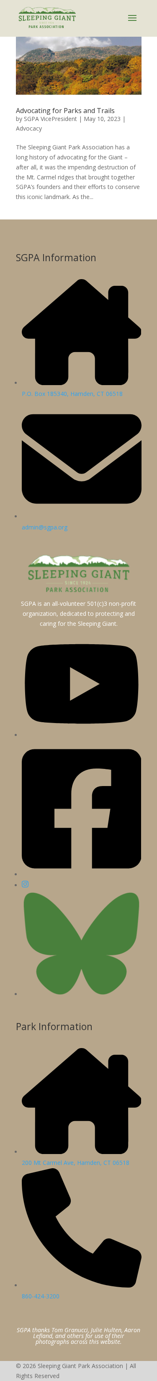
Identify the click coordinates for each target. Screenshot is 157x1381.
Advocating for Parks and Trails (65, 110)
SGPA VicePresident (50, 119)
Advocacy (29, 128)
